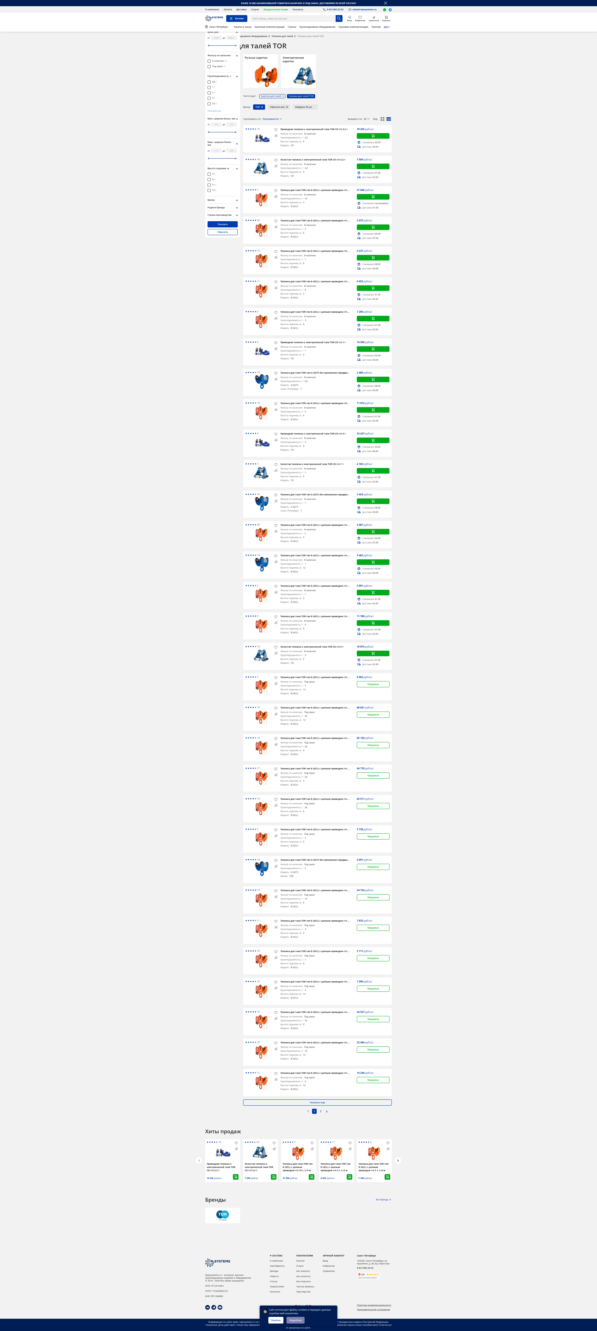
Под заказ (218, 66)
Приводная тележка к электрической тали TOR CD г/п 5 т (313, 433)
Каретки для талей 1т (272, 96)
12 (214, 190)
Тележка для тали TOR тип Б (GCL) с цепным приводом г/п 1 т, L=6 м (319, 250)
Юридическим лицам (276, 9)
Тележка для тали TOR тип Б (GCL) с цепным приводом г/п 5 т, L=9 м (319, 616)
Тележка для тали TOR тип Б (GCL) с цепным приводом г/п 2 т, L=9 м (319, 829)
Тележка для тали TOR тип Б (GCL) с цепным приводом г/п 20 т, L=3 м (319, 768)
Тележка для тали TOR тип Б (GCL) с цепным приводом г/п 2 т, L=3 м (319, 524)
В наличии (219, 61)
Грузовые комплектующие (353, 26)
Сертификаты (277, 1265)
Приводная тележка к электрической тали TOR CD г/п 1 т (313, 342)
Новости (274, 1276)
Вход (325, 1260)
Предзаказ (373, 684)
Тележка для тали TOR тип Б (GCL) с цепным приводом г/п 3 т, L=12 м (319, 981)
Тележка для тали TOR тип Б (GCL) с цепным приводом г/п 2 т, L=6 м (319, 220)
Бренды (274, 1270)
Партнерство (303, 1291)
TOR (257, 106)
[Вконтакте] (207, 1307)
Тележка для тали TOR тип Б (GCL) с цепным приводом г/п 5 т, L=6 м (319, 403)
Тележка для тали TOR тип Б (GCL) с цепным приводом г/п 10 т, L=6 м (319, 890)
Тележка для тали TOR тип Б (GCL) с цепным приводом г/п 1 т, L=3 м (319, 585)
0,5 (214, 82)
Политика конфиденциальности (374, 1305)
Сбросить (222, 232)
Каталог (300, 1260)
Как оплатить (303, 1276)
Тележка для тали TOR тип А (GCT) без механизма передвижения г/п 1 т (321, 372)
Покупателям (277, 1286)
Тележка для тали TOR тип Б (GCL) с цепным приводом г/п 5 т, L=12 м (319, 1072)
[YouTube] (220, 1307)
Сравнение (329, 1270)
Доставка (241, 9)
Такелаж (376, 26)
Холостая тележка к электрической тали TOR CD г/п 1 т (312, 464)
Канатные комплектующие (270, 26)
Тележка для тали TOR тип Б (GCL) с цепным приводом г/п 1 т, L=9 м (319, 951)
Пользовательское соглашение (373, 1309)
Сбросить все (277, 106)
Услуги (255, 9)
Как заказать (303, 1270)
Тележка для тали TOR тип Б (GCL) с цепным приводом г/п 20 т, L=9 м (319, 738)
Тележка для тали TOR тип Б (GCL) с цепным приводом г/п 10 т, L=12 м (320, 1042)
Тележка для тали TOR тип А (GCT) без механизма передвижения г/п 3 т (321, 859)
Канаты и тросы (243, 26)
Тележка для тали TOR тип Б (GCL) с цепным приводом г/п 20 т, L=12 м (320, 707)
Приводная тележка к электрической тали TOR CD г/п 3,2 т (314, 129)
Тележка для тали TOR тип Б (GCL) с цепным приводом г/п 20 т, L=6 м (319, 798)
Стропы (292, 26)
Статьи (273, 1281)
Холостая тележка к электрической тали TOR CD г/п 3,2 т (312, 159)
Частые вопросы (305, 1286)
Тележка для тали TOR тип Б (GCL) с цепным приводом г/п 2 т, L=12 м (319, 677)
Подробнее (295, 1320)
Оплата (228, 9)
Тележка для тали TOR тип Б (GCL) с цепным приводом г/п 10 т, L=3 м (319, 190)
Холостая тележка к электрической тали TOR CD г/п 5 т (312, 646)
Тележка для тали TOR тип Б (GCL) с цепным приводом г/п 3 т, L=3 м (319, 281)
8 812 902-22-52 (365, 1267)
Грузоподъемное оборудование (317, 26)
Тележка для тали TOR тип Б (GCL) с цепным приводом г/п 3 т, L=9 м (319, 920)
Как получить (303, 1281)
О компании (212, 9)
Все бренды (382, 1199)
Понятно (276, 1320)
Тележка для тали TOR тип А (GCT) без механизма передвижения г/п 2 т (321, 494)
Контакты (298, 9)
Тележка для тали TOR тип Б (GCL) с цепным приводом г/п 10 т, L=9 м (319, 1012)
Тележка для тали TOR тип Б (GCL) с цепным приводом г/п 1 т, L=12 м (319, 555)
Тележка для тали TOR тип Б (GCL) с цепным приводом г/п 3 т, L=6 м (319, 311)
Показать (223, 224)
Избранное (329, 1265)
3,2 (214, 103)
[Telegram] (213, 1307)
